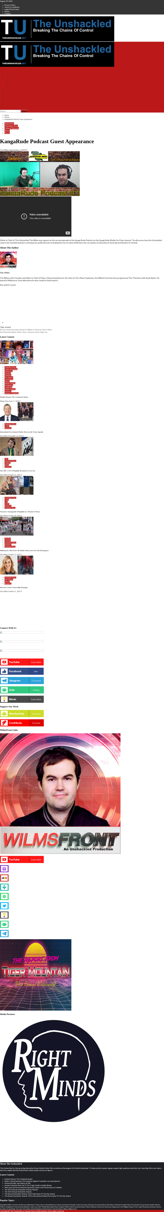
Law (6, 502)
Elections (7, 373)
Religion (126, 1207)
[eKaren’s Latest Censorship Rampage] (16, 574)
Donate (7, 94)
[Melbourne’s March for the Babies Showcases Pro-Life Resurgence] (16, 535)
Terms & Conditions (12, 7)
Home (6, 70)
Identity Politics (9, 383)
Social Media (11, 1209)
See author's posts (8, 285)
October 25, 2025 (14, 475)
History (7, 104)
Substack (7, 90)
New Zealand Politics (62, 1207)
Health (151, 1205)
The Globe (26, 1209)
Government (8, 379)
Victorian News (10, 508)
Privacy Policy (9, 5)
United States (47, 1209)
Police (88, 1207)
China (37, 1205)
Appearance (9, 123)
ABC (6, 459)
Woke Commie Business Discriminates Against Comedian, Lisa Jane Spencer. (32, 1181)
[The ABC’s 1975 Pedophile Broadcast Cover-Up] (16, 455)
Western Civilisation (11, 393)
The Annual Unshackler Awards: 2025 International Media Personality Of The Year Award (37, 1196)
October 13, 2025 (14, 555)
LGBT (6, 426)
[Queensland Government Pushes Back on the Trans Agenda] (16, 420)
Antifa (21, 1205)
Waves (7, 133)
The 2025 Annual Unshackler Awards (18, 1192)
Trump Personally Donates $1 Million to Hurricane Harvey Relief (26, 330)
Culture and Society (63, 1205)
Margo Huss (4, 401)
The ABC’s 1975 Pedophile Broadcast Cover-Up (17, 471)
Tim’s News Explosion (17, 75)
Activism (7, 541)
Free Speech (8, 377)
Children (7, 463)
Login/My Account (11, 9)
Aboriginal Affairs (6, 1205)
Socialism (3, 1209)
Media (6, 465)
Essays (6, 102)
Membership (8, 92)
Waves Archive (14, 85)
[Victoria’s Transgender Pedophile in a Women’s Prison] (16, 494)
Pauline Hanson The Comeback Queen (14, 397)
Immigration (8, 385)
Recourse (108, 1207)
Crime (6, 500)
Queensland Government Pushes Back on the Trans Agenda (21, 432)
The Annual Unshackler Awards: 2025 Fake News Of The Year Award (29, 1194)
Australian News (11, 126)
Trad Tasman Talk (15, 82)
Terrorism (19, 1209)
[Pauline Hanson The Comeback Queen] (16, 363)
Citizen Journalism (11, 369)
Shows (6, 73)
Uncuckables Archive (16, 87)
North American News (77, 1207)
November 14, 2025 (15, 436)
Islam (32, 1207)
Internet (7, 582)
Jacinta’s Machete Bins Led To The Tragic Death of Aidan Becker (28, 1185)
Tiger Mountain (14, 80)
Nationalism (51, 1207)
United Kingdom (36, 1209)
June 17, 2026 (14, 401)
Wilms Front (13, 77)
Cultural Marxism (11, 128)
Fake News (110, 1205)
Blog (6, 97)
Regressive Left (117, 1207)
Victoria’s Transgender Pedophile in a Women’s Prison (20, 512)
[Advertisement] (67, 303)
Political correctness (97, 1207)
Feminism (7, 375)
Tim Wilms (4, 150)
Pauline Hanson (10, 389)
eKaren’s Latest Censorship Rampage (14, 587)
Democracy (8, 371)
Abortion (7, 539)
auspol (8, 327)
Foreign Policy (126, 1205)
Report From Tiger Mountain (139, 1207)
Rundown (7, 391)
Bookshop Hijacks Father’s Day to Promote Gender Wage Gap (23, 332)
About (6, 11)
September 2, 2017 (17, 150)
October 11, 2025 (14, 591)
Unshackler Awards (11, 99)
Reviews (7, 107)
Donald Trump (75, 1205)
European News (100, 1205)
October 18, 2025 (14, 516)
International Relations (22, 1207)
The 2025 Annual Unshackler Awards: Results (21, 1190)
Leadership (8, 387)
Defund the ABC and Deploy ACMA (17, 1183)
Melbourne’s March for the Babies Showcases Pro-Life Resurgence (24, 550)
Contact (7, 13)
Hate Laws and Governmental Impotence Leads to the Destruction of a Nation (33, 1187)
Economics (84, 1205)
